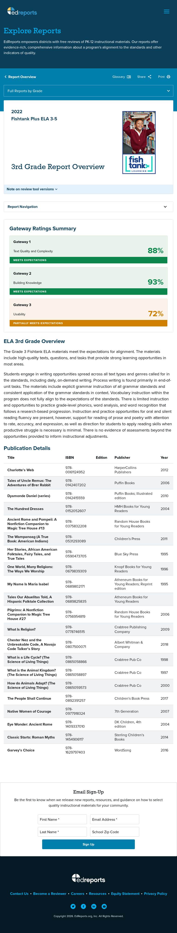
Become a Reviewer (49, 893)
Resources (97, 893)
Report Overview (22, 76)
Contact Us (19, 893)
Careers (77, 893)
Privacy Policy (155, 893)
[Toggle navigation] (166, 11)
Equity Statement (125, 893)
